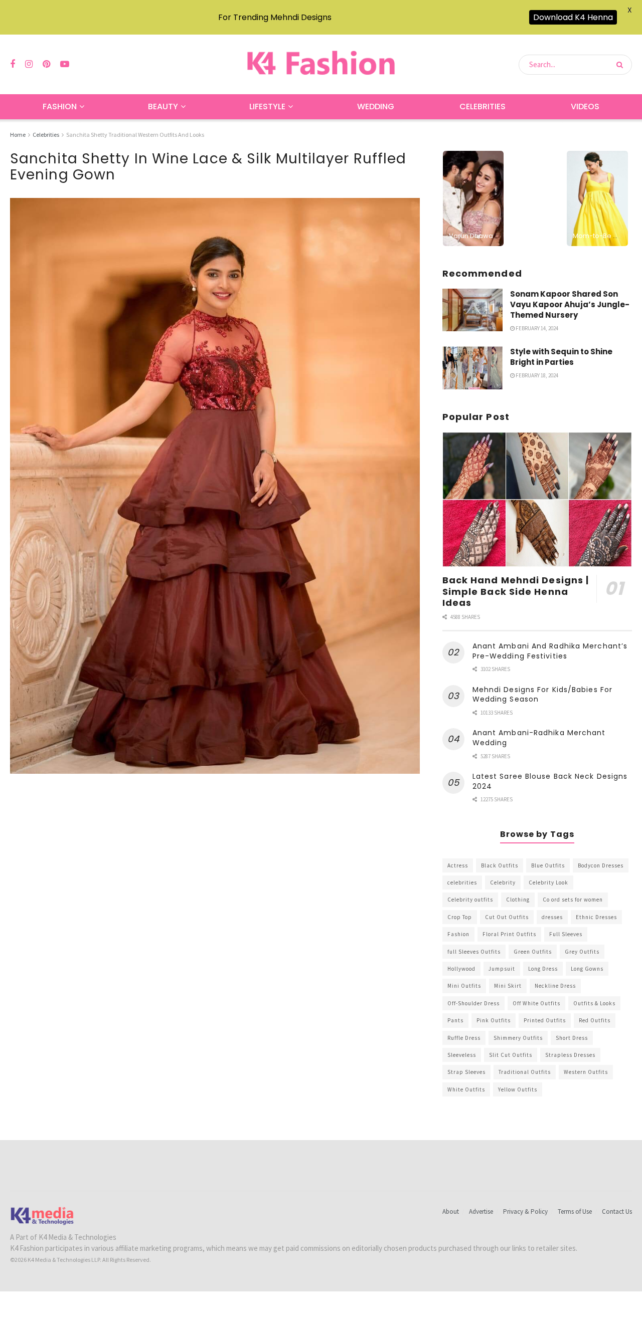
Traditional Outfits (525, 1071)
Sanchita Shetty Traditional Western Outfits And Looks (135, 134)
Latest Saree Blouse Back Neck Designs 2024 (550, 781)
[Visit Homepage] (321, 64)
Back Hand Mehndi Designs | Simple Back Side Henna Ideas (515, 591)
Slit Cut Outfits (510, 1054)
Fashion (60, 106)
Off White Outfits (536, 1003)
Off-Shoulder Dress (473, 1003)
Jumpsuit (502, 968)
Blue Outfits (548, 865)
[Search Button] (621, 65)
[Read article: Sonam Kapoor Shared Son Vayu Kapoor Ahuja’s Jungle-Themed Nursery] (472, 310)
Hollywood (461, 968)
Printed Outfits (545, 1020)
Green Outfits (533, 951)
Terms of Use (575, 1211)
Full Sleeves (565, 934)
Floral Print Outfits (509, 934)
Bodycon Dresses (600, 865)
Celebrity (503, 882)
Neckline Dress (555, 985)
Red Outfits (594, 1020)
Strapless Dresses (570, 1054)
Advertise (481, 1211)
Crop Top (459, 917)
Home (18, 134)
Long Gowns (587, 968)
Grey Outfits (582, 951)
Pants (455, 1020)
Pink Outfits (493, 1020)
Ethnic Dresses (596, 917)
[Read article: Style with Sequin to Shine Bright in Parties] (472, 367)
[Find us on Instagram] (29, 64)
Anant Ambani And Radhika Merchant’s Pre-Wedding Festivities (550, 651)
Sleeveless (461, 1054)
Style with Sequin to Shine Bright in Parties (561, 356)
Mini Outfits (464, 985)
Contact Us (617, 1211)
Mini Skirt (508, 985)
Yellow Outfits (517, 1089)
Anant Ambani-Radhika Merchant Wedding (539, 738)
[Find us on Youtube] (64, 64)
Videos (585, 106)
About (450, 1211)
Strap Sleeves (466, 1071)
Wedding (375, 106)
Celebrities (482, 106)
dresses (552, 917)
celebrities (462, 882)
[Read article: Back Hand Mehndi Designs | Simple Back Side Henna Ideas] (537, 500)
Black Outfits (499, 865)
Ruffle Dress (463, 1037)
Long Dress (543, 968)
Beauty (163, 106)
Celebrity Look (548, 882)
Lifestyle (267, 106)
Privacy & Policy (525, 1211)
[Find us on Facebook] (12, 64)
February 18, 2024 (536, 375)
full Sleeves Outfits (474, 951)
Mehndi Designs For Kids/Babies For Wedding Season (542, 695)
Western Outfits (586, 1071)
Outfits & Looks (594, 1003)
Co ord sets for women (573, 899)
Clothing (518, 899)
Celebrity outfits (470, 899)
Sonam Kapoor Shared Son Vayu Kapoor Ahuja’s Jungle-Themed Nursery (569, 304)
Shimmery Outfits (518, 1037)
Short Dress (572, 1037)
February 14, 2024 (536, 328)
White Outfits (466, 1089)
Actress (457, 865)
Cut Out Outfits (507, 917)
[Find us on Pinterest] (46, 64)
